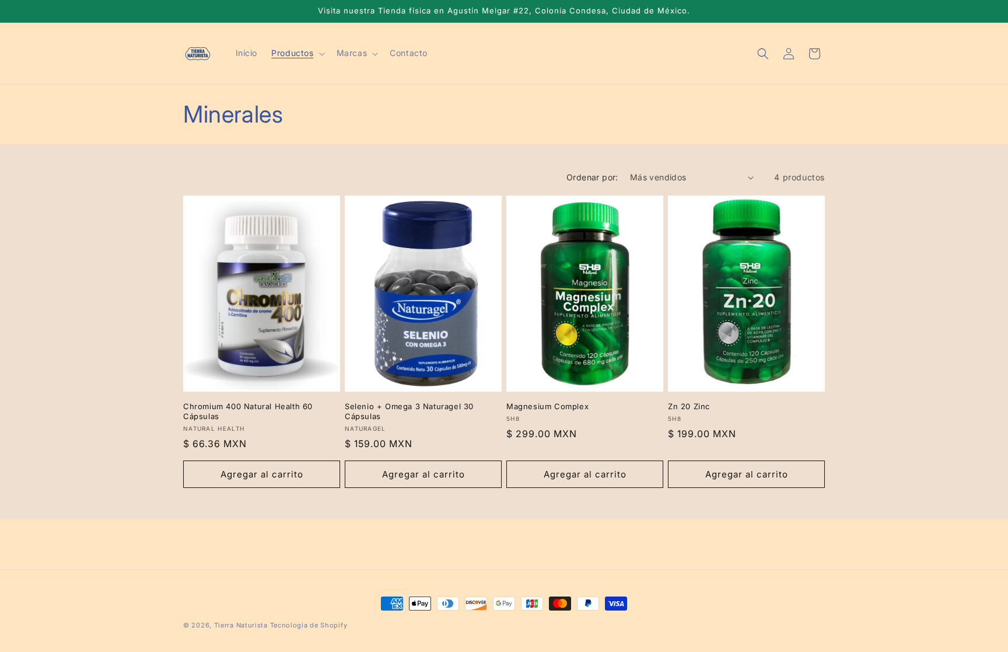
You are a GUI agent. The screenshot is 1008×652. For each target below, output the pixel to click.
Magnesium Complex (547, 406)
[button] (296, 53)
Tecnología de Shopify (309, 625)
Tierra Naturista (241, 625)
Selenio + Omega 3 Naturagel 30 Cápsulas (409, 411)
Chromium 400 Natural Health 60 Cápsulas (248, 411)
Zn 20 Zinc (689, 406)
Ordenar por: (592, 177)
